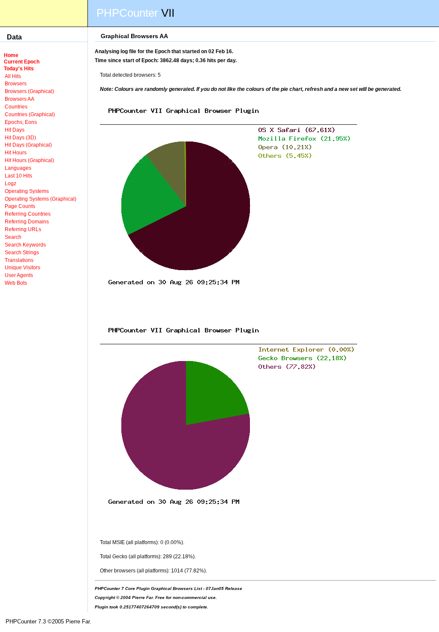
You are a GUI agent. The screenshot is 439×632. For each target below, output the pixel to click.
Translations (19, 260)
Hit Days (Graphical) (28, 144)
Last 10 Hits (18, 175)
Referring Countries (28, 214)
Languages (18, 168)
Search (13, 237)
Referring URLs (23, 229)
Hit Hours (16, 152)
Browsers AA (19, 99)
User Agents (19, 275)
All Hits (13, 76)
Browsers (16, 83)
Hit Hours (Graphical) (29, 160)
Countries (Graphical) (30, 114)
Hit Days (14, 129)
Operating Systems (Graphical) (40, 199)
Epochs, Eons (21, 122)
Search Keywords (25, 244)
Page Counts (20, 206)
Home (11, 55)
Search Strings (22, 252)
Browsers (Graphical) (29, 91)
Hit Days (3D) (20, 137)
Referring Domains (27, 221)
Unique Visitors (22, 267)
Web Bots (16, 283)
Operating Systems (27, 191)
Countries (16, 106)
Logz (10, 183)
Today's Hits (19, 68)
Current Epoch (21, 61)
